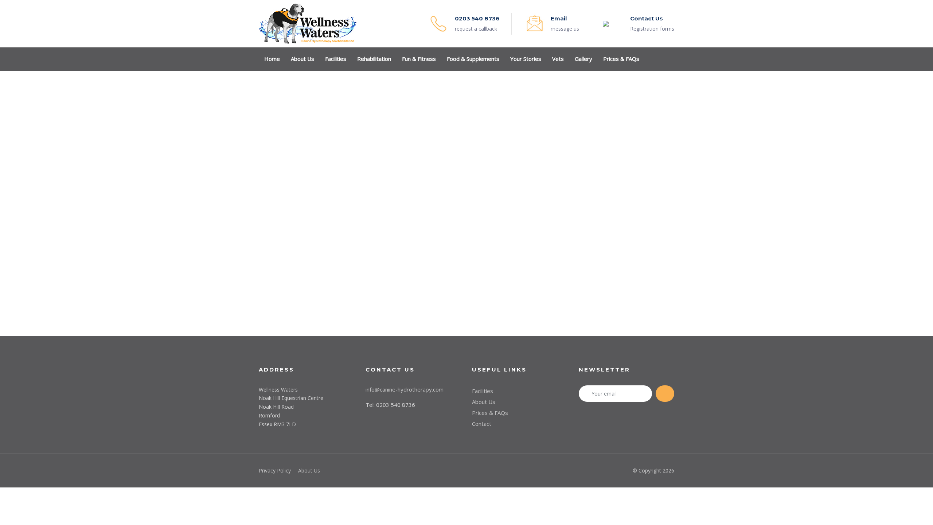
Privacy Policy (275, 470)
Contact (481, 423)
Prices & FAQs (490, 412)
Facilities (482, 390)
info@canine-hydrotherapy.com (405, 389)
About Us (483, 401)
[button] (670, 58)
